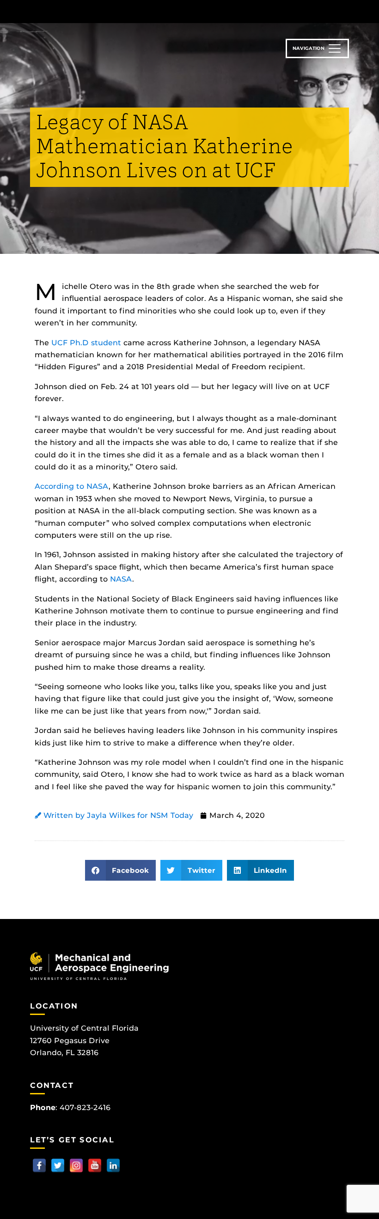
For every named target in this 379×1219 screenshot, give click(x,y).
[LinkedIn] (113, 1165)
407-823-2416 (85, 1107)
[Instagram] (76, 1165)
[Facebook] (39, 1165)
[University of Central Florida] (91, 11)
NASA (97, 486)
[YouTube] (95, 1165)
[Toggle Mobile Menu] (347, 10)
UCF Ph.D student (86, 342)
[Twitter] (58, 1165)
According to (59, 486)
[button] (120, 870)
